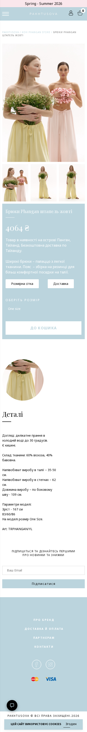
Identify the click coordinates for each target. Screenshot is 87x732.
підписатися (44, 584)
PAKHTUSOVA (10, 32)
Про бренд (44, 620)
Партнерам (44, 638)
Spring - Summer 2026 (43, 3)
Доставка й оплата (44, 629)
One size (14, 309)
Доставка (60, 283)
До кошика (43, 328)
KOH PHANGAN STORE (36, 32)
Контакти (44, 647)
